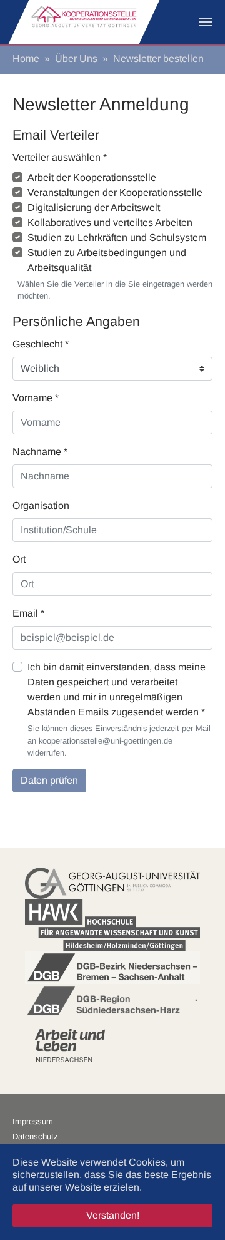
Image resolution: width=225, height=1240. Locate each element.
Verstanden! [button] (112, 1215)
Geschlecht (40, 344)
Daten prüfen (49, 780)
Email (28, 613)
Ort (19, 559)
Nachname (40, 451)
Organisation (40, 505)
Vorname (35, 397)
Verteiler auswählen (59, 157)
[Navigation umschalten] (205, 22)
